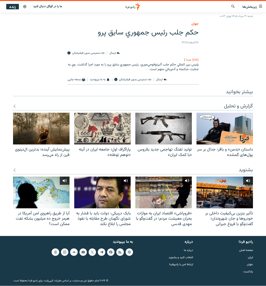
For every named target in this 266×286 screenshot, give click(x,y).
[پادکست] (25, 7)
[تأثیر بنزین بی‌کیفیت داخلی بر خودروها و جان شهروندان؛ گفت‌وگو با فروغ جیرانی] (224, 192)
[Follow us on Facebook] (111, 252)
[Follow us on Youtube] (83, 252)
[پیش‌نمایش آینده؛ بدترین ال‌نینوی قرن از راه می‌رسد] (41, 128)
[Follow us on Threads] (55, 252)
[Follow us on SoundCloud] (74, 252)
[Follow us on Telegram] (101, 252)
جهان (195, 23)
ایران (250, 258)
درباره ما (188, 250)
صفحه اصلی (246, 250)
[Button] (114, 53)
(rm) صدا (192, 59)
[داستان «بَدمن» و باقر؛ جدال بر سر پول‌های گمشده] (224, 128)
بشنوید (246, 170)
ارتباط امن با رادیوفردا (181, 265)
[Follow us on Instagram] (64, 252)
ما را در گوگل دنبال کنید (47, 6)
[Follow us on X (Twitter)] (92, 252)
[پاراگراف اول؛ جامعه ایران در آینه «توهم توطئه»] (102, 128)
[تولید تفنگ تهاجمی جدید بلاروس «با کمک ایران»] (163, 128)
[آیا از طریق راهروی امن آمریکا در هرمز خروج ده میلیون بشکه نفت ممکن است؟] (41, 192)
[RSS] (120, 252)
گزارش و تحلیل (238, 106)
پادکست (248, 272)
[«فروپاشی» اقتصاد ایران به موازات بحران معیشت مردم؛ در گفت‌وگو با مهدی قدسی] (163, 192)
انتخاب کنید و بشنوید (181, 258)
